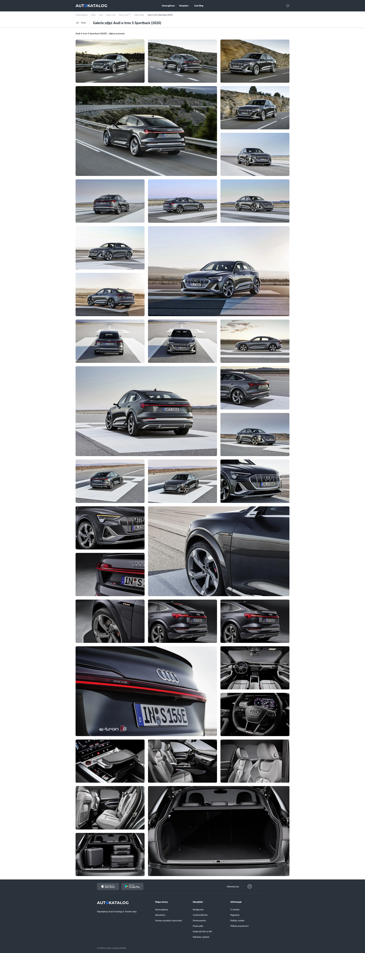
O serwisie (234, 909)
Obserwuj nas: (233, 886)
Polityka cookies (237, 920)
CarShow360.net (200, 914)
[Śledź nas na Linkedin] (249, 886)
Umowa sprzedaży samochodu (168, 920)
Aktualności (160, 914)
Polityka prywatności (239, 925)
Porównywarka (199, 920)
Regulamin (235, 914)
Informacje (236, 901)
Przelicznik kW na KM (202, 931)
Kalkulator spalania (201, 936)
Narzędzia (198, 901)
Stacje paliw (198, 925)
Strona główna (161, 909)
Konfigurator (198, 909)
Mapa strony (161, 901)
